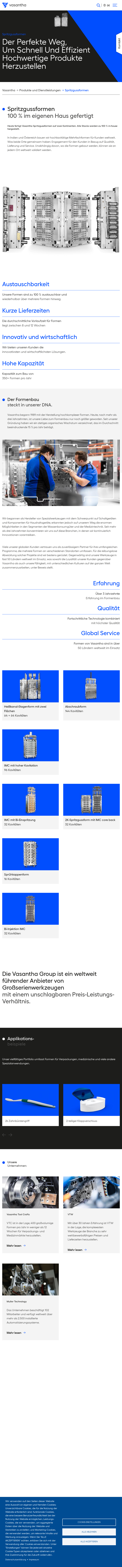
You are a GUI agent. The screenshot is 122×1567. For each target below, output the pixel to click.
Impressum (34, 1559)
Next (10, 1135)
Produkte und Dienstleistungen (40, 90)
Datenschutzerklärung (15, 1559)
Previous (4, 1135)
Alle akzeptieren (89, 1541)
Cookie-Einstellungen (89, 1522)
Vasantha (8, 90)
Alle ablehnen (89, 1532)
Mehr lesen (14, 1245)
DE (108, 5)
